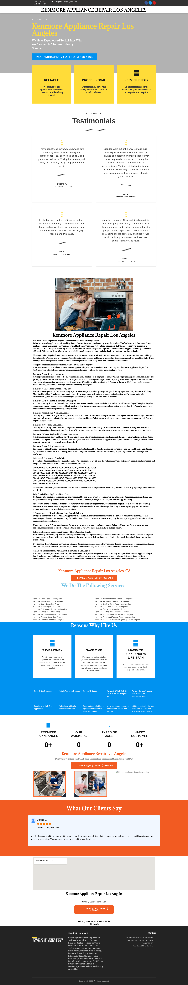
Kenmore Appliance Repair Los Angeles (94, 10)
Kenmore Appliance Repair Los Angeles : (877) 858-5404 (47, 940)
